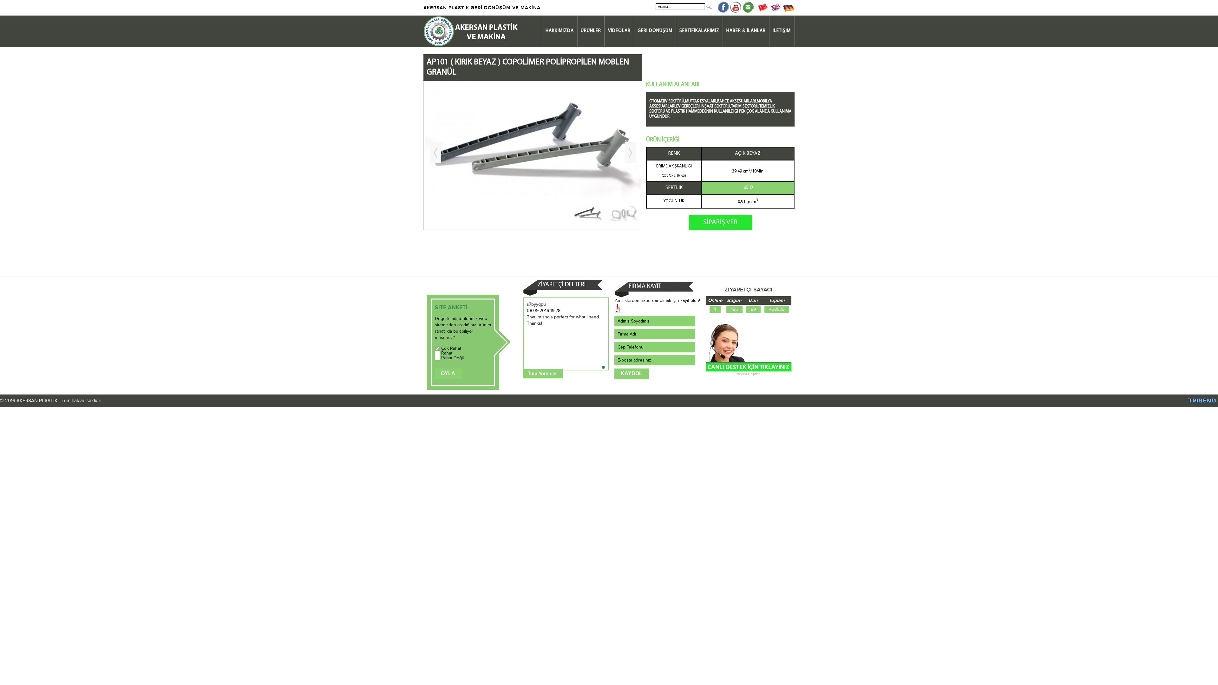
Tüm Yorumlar (543, 373)
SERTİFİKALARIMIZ (699, 31)
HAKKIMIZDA (560, 31)
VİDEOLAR (619, 31)
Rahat (446, 353)
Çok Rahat (451, 348)
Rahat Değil (452, 358)
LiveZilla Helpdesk (749, 374)
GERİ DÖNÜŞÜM (655, 31)
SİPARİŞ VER (720, 222)
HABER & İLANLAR (746, 31)
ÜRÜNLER (591, 31)
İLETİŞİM (782, 31)
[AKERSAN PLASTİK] (471, 45)
